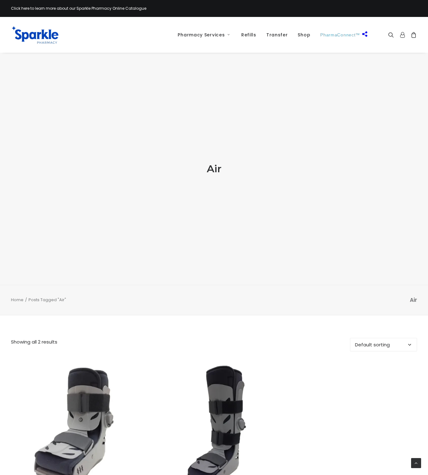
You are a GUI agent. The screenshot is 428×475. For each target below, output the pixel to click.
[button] (392, 35)
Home (17, 300)
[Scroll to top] (416, 462)
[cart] (412, 35)
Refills (248, 35)
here (25, 8)
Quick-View (131, 370)
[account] (402, 35)
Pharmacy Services (201, 35)
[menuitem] (201, 35)
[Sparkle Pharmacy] (35, 34)
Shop (304, 35)
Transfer (277, 35)
